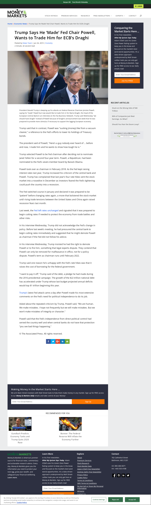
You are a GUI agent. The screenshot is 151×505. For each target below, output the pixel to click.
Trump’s (23, 292)
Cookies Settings (99, 499)
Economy (48, 43)
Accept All (132, 499)
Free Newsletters (101, 16)
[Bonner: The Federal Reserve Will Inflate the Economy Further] (70, 424)
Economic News (20, 24)
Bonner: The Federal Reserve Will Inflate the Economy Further (70, 436)
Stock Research (83, 463)
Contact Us (81, 494)
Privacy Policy (82, 475)
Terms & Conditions (85, 480)
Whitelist (80, 491)
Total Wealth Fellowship (80, 2)
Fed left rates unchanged (46, 210)
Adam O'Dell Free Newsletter (88, 469)
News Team (27, 43)
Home (10, 24)
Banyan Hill (67, 2)
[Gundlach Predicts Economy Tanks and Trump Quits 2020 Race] (20, 424)
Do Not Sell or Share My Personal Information (90, 487)
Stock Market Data (84, 466)
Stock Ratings (51, 16)
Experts (119, 16)
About (79, 457)
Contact (132, 16)
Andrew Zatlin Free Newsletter (89, 472)
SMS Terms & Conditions (87, 483)
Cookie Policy (82, 477)
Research (85, 16)
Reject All (115, 499)
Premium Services (69, 16)
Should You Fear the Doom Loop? (125, 124)
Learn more (12, 477)
